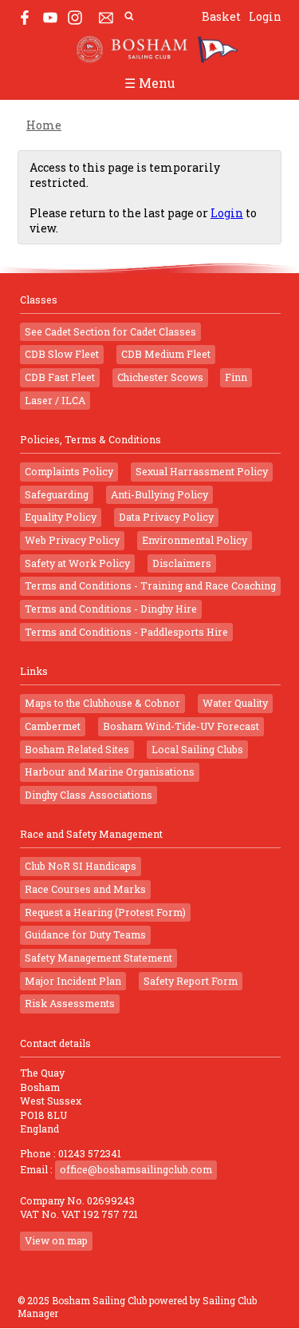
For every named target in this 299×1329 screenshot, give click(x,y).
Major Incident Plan (73, 980)
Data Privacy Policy (166, 516)
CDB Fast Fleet (60, 377)
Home (43, 125)
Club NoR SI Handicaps (80, 865)
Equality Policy (60, 516)
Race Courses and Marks (85, 889)
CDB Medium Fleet (165, 353)
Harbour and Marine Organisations (110, 771)
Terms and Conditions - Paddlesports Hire (126, 631)
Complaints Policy (69, 471)
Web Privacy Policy (72, 540)
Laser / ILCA (55, 400)
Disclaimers (181, 563)
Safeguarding (57, 494)
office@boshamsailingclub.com (136, 1169)
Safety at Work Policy (77, 563)
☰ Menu (149, 82)
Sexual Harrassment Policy (202, 471)
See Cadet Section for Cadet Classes (110, 331)
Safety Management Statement (98, 957)
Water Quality (235, 702)
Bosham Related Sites (77, 749)
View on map (56, 1240)
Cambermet (53, 726)
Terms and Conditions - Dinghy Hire (111, 608)
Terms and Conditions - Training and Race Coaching (150, 585)
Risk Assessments (70, 1003)
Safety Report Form (191, 980)
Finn (236, 377)
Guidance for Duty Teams (85, 934)
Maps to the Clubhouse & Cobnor (102, 702)
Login (265, 16)
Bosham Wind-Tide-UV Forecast (181, 726)
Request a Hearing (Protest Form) (105, 912)
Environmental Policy (194, 540)
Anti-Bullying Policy (159, 494)
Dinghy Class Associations (88, 794)
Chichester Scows (160, 377)
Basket (221, 16)
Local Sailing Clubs (197, 749)
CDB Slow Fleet (62, 353)
